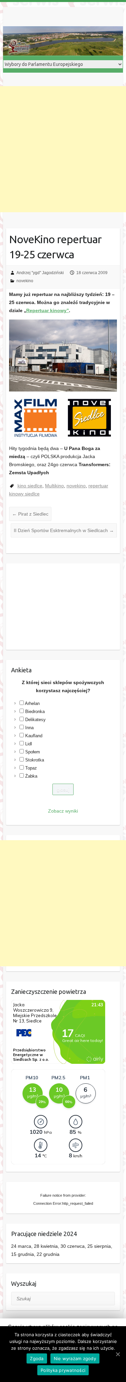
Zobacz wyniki (63, 811)
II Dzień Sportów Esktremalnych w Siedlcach (64, 530)
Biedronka (35, 711)
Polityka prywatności (63, 1370)
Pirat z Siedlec (30, 514)
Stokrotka (34, 759)
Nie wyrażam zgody (75, 1358)
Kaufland (33, 735)
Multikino (54, 485)
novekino (24, 280)
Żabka (31, 776)
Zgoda (36, 1358)
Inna (29, 727)
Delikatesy (35, 719)
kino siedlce (29, 485)
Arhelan (32, 703)
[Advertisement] (63, 149)
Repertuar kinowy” (47, 310)
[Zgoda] (117, 1354)
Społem (32, 751)
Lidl (28, 743)
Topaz (31, 768)
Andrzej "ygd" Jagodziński (40, 272)
